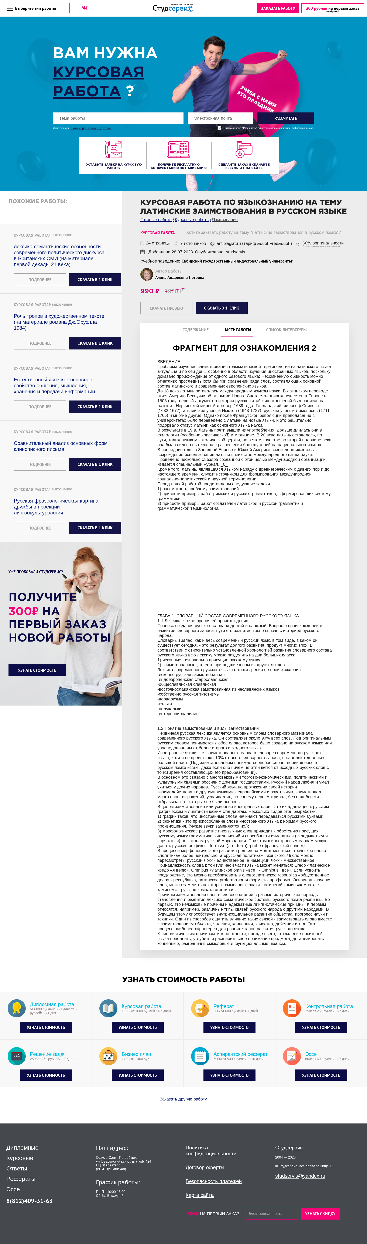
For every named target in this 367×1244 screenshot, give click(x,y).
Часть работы (237, 329)
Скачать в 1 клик (95, 279)
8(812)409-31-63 (29, 1201)
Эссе (13, 1189)
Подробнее (39, 280)
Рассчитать (285, 118)
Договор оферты (205, 1167)
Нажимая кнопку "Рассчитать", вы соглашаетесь (269, 128)
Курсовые (19, 1158)
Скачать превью (166, 308)
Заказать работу (278, 8)
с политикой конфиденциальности (295, 128)
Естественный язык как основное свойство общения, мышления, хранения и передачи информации (54, 385)
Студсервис (289, 1147)
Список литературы (286, 329)
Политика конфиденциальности (211, 1150)
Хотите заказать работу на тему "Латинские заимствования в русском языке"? (263, 232)
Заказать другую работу (183, 1099)
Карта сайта (200, 1195)
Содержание (195, 329)
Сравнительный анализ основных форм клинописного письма (61, 446)
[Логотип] (173, 8)
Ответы (16, 1169)
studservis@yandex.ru (300, 1176)
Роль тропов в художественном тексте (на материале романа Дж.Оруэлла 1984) (59, 322)
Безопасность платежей (214, 1181)
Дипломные (22, 1148)
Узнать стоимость (37, 670)
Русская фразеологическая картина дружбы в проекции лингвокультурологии (56, 506)
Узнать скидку (320, 1213)
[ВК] (84, 7)
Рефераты (20, 1179)
